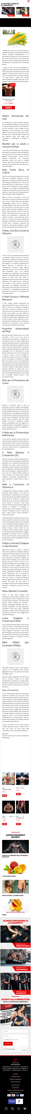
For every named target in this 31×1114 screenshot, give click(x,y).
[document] (15, 557)
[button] (28, 1)
